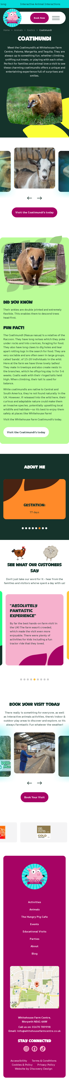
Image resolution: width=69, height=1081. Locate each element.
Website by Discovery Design (33, 1068)
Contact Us (55, 23)
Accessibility (19, 1060)
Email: (35, 1031)
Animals (34, 909)
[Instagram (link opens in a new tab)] (26, 1049)
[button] (19, 198)
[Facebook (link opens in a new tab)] (34, 1049)
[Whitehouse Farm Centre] (12, 18)
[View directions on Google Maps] (34, 987)
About (34, 946)
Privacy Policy (46, 1064)
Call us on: (34, 1027)
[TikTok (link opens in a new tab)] (43, 1049)
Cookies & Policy (22, 1064)
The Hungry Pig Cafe (34, 917)
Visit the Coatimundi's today (34, 212)
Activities (34, 902)
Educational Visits (34, 931)
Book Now (39, 17)
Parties (34, 939)
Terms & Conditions (44, 1060)
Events (34, 924)
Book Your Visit (34, 797)
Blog (35, 953)
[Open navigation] (56, 18)
